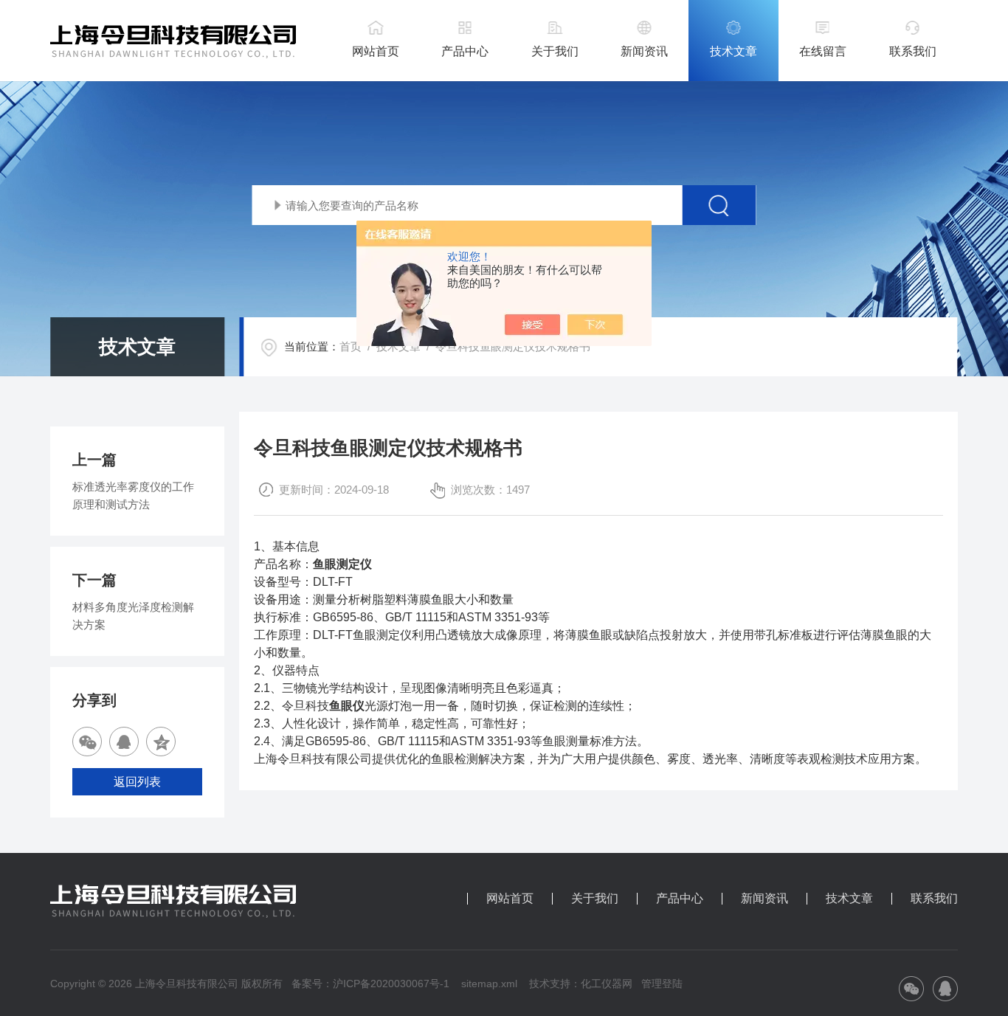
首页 (350, 346)
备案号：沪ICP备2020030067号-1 (370, 983)
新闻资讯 (644, 51)
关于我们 (555, 51)
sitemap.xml (489, 983)
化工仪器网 (606, 983)
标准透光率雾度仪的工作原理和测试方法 (133, 495)
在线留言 (822, 51)
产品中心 (465, 51)
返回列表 (137, 781)
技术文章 (733, 51)
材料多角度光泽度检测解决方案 (133, 616)
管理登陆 (662, 983)
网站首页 (375, 51)
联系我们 (912, 51)
